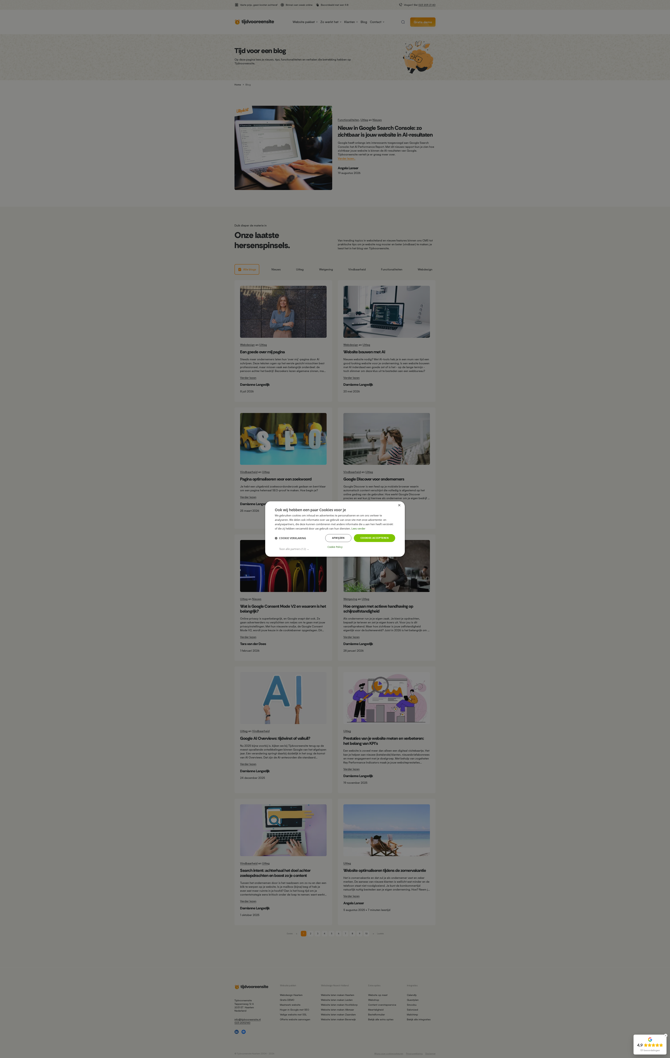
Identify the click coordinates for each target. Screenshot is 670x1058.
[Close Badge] (665, 1035)
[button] (337, 549)
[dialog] (335, 529)
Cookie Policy (335, 547)
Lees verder (358, 528)
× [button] (399, 505)
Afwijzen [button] (338, 538)
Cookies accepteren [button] (374, 538)
